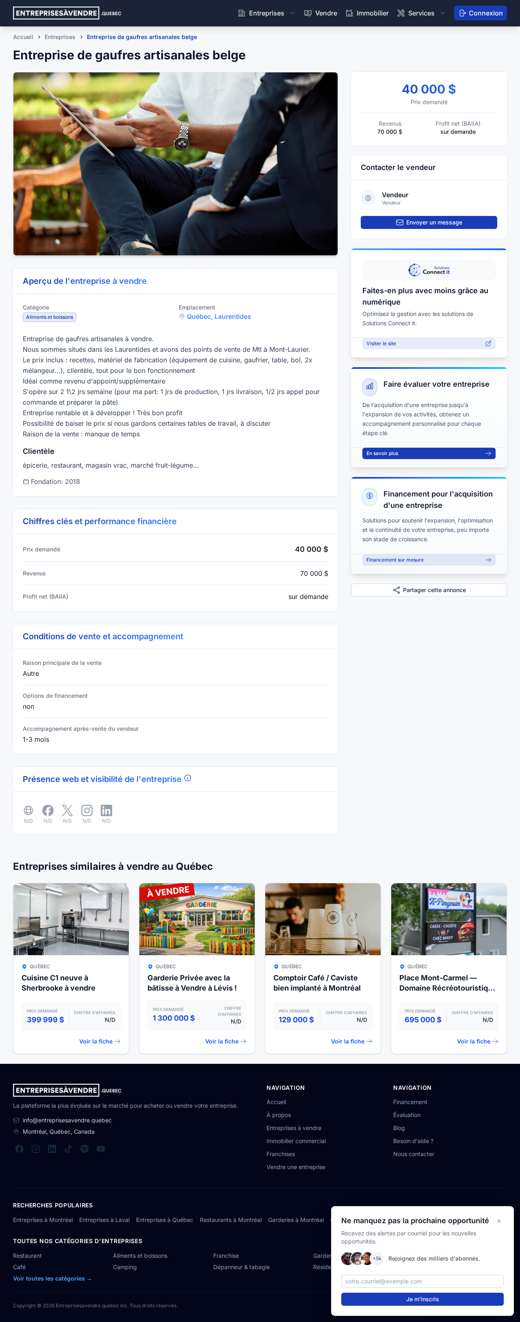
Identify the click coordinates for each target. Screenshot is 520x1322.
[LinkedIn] (52, 1148)
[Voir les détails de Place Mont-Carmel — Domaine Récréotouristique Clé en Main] (449, 968)
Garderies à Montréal (296, 1219)
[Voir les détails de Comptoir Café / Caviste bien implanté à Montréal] (323, 968)
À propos (278, 1114)
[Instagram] (35, 1148)
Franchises (280, 1153)
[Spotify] (84, 1148)
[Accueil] (67, 13)
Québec (199, 316)
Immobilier (373, 13)
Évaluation (406, 1114)
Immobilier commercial (296, 1140)
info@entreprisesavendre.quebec (67, 1120)
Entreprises (266, 13)
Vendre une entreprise (295, 1166)
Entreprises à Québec (164, 1219)
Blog (399, 1127)
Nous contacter (413, 1153)
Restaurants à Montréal (231, 1219)
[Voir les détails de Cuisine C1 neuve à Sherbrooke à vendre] (71, 968)
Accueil (276, 1101)
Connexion (486, 13)
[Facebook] (19, 1148)
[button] (175, 164)
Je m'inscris (422, 1299)
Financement (410, 1101)
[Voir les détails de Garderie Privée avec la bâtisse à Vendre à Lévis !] (197, 968)
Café (19, 1266)
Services (421, 13)
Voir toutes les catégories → (52, 1278)
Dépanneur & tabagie (241, 1266)
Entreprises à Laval (104, 1219)
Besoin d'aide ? (413, 1140)
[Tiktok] (68, 1148)
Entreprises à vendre (293, 1127)
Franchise (226, 1255)
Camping (125, 1266)
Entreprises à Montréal (43, 1219)
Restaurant (27, 1255)
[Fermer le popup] (499, 1221)
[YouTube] (100, 1148)
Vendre (326, 13)
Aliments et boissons (140, 1255)
